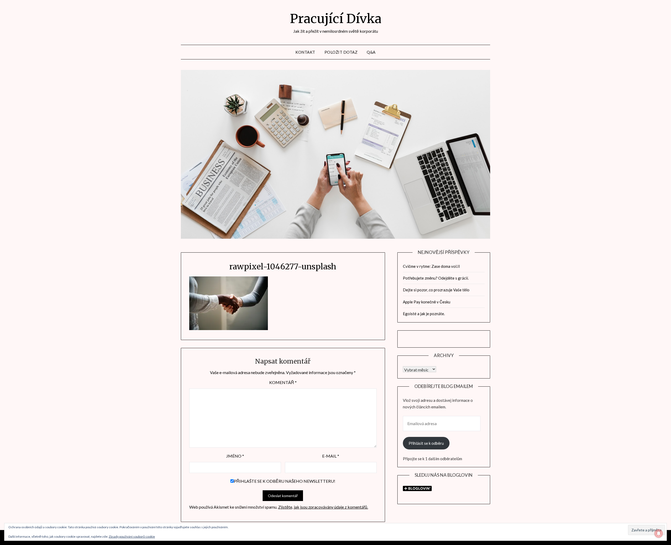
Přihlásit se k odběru (426, 443)
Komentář (283, 382)
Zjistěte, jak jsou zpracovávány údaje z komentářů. (323, 506)
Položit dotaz (341, 52)
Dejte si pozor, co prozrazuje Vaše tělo (436, 289)
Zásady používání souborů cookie (132, 536)
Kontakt (305, 52)
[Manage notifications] (658, 533)
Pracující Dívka (335, 18)
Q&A (371, 52)
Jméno (235, 455)
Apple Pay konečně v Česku (426, 301)
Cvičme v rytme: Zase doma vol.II (431, 266)
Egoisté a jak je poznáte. (424, 313)
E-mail (330, 455)
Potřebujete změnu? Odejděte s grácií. (436, 278)
